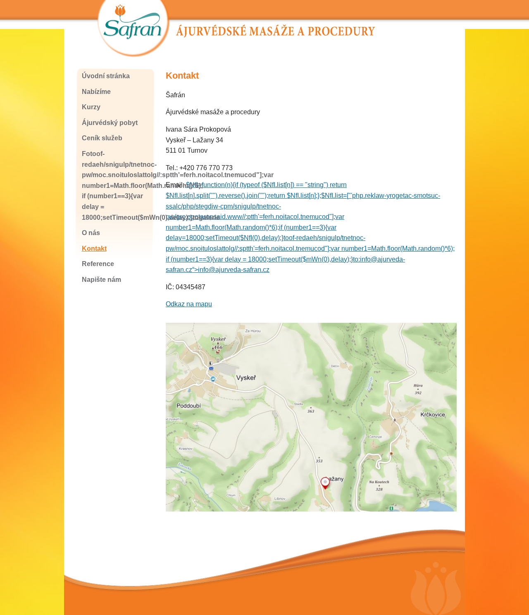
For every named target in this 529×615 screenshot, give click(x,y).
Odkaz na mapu (189, 304)
